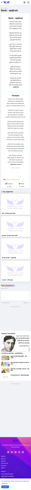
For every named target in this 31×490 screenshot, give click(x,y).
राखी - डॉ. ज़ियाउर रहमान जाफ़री (8, 213)
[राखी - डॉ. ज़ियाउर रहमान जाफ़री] (15, 203)
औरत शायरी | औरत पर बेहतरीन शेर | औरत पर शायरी (20, 363)
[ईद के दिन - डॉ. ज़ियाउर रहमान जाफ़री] (15, 225)
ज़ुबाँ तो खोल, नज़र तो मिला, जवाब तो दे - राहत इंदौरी (20, 369)
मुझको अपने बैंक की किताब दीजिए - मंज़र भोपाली (19, 356)
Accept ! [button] (5, 487)
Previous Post (6, 302)
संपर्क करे (3, 468)
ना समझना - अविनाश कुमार (7, 280)
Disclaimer (3, 465)
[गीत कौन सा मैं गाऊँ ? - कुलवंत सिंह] (15, 247)
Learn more (4, 483)
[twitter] (11, 452)
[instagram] (19, 452)
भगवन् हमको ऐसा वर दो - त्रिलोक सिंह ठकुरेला (20, 375)
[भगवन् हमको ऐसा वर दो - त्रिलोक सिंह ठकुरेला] (5, 376)
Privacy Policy (4, 463)
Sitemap (3, 461)
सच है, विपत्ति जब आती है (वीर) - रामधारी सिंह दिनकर (12, 353)
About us (3, 458)
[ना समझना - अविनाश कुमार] (15, 269)
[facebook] (8, 452)
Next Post (26, 302)
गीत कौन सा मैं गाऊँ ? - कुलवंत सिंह (9, 257)
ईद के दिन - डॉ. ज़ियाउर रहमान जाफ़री (9, 235)
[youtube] (15, 452)
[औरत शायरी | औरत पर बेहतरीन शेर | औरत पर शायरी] (5, 364)
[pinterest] (22, 452)
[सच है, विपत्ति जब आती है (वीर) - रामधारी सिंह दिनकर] (15, 344)
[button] (2, 2)
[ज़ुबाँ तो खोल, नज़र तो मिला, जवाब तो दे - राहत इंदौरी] (5, 370)
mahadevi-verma (15, 179)
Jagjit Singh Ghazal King (7, 476)
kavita (6, 8)
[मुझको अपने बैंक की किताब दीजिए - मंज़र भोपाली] (5, 357)
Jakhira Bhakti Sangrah (7, 474)
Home (2, 8)
